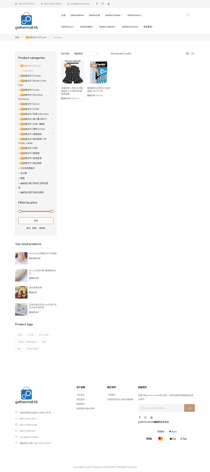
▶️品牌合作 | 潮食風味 (31, 134)
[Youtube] (108, 3)
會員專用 (147, 26)
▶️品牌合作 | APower (36, 37)
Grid (187, 53)
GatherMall (86, 26)
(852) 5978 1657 (26, 3)
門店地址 (81, 395)
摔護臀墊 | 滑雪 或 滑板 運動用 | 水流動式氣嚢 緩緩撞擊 (72, 91)
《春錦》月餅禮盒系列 (27, 342)
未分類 (23, 173)
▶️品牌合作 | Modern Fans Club (32, 82)
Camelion (28, 70)
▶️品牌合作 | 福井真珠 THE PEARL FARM (32, 141)
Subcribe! (189, 408)
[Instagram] (102, 3)
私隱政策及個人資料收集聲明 (120, 399)
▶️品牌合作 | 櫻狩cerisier (32, 129)
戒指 (44, 342)
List (192, 53)
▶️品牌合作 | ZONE (29, 109)
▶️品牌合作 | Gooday (30, 75)
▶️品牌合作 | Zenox (30, 104)
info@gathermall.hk (80, 3)
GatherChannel (107, 26)
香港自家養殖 (32, 348)
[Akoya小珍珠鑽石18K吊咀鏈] (21, 258)
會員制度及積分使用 (86, 408)
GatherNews (77, 15)
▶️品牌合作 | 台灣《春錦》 (33, 124)
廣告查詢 (81, 399)
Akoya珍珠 (44, 335)
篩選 (36, 220)
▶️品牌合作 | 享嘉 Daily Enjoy (34, 114)
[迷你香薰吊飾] (21, 292)
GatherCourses (130, 26)
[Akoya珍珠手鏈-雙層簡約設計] (21, 275)
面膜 (22, 178)
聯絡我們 (81, 404)
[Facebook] (96, 3)
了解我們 (111, 395)
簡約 (19, 348)
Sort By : (65, 53)
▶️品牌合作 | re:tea (29, 89)
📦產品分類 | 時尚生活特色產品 (33, 185)
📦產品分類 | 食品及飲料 (32, 192)
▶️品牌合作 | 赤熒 (28, 148)
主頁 (63, 15)
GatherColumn (112, 15)
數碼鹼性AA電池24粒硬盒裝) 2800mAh (98, 89)
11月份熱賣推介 (27, 168)
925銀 (30, 335)
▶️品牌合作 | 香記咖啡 (31, 163)
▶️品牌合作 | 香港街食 (31, 158)
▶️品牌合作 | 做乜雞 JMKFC (33, 119)
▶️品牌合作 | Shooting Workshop (30, 97)
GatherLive (67, 26)
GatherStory (134, 15)
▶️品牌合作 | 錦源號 (30, 153)
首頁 (17, 37)
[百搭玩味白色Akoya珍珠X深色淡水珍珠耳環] (21, 309)
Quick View (77, 76)
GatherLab (94, 15)
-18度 (19, 335)
